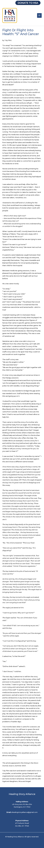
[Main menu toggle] (39, 15)
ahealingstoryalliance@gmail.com (24, 812)
